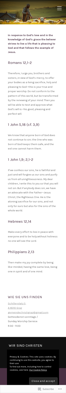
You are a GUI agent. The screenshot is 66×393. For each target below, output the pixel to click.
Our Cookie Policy (38, 370)
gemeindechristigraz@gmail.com (28, 312)
